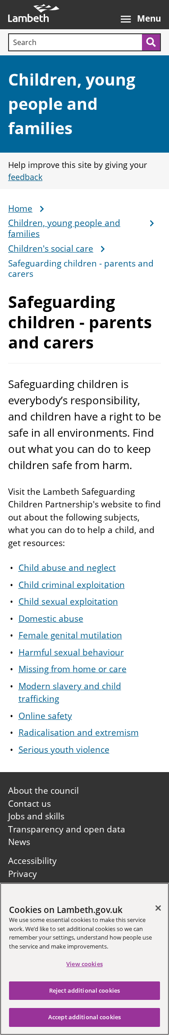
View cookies (84, 964)
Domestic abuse (50, 618)
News (19, 842)
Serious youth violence (64, 749)
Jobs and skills (36, 816)
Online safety (45, 716)
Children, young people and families (71, 103)
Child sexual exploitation (68, 601)
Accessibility (32, 861)
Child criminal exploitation (71, 585)
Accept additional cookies (84, 1017)
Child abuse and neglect (67, 568)
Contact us (29, 803)
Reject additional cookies (84, 990)
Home (20, 208)
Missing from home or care (72, 669)
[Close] (158, 908)
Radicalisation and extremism (78, 732)
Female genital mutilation (70, 635)
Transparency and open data (66, 829)
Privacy (22, 874)
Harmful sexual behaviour (71, 652)
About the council (43, 790)
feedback (25, 177)
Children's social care (50, 249)
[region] (84, 959)
